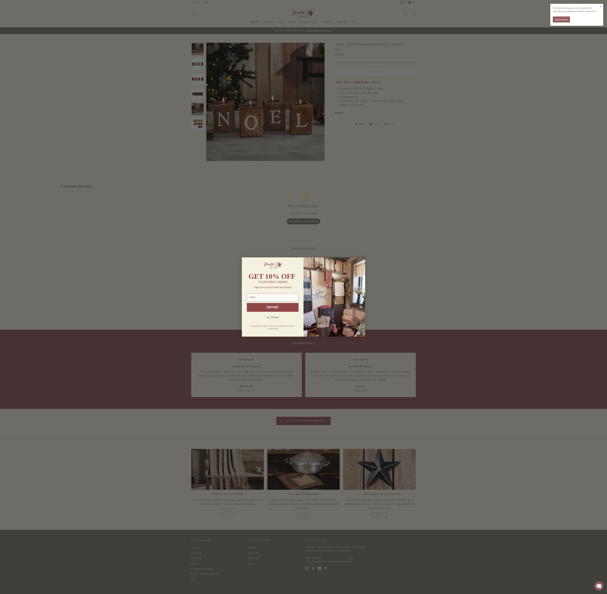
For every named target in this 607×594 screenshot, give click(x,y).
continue (273, 307)
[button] (599, 586)
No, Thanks (272, 317)
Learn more (561, 19)
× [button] (601, 6)
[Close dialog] (361, 261)
